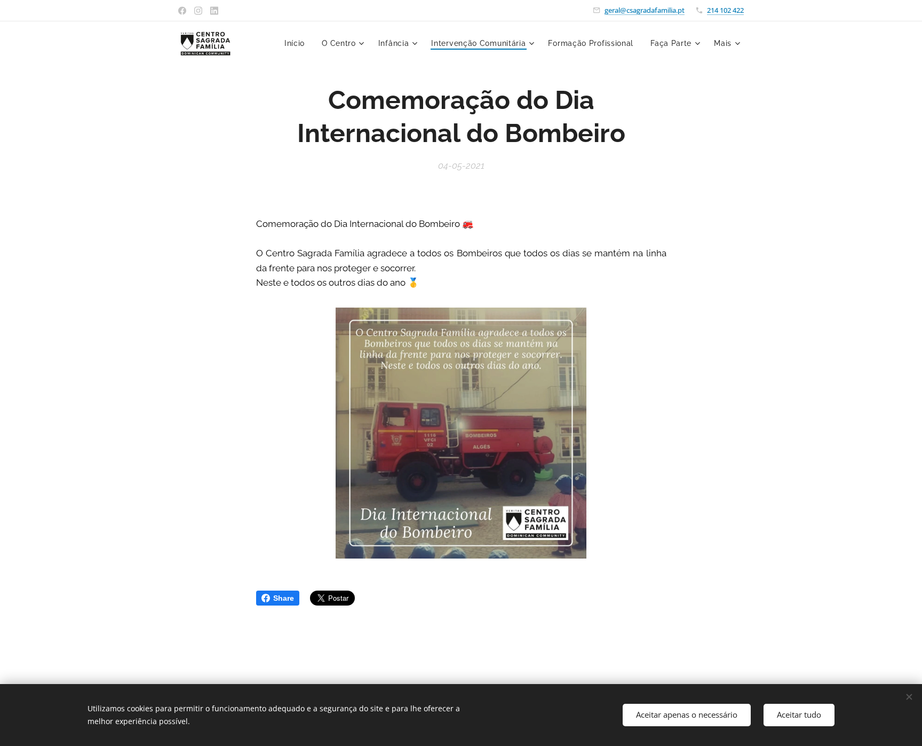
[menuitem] (297, 43)
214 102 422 (725, 10)
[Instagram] (198, 11)
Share (283, 598)
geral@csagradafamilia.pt (645, 10)
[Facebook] (182, 11)
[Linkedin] (214, 11)
